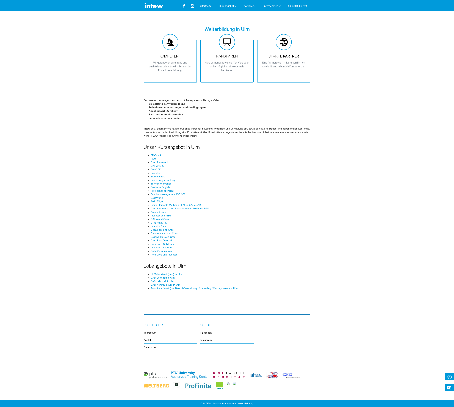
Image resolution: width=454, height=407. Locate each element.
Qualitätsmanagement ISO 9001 (169, 194)
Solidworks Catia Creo (163, 236)
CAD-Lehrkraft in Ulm (163, 277)
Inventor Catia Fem (161, 247)
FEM (153, 158)
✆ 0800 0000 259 (297, 6)
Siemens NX (158, 176)
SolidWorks (157, 197)
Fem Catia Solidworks (163, 244)
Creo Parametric (160, 162)
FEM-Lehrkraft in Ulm (166, 274)
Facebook (206, 332)
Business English (160, 187)
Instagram (206, 340)
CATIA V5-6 (157, 165)
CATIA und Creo (160, 219)
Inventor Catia (159, 226)
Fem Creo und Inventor (164, 254)
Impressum (150, 332)
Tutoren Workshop (161, 183)
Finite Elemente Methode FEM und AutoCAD (176, 205)
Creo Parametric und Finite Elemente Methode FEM (180, 208)
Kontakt (148, 340)
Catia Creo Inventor (162, 251)
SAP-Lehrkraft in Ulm (162, 281)
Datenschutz (151, 347)
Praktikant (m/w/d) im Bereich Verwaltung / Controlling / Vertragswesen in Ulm (194, 288)
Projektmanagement (162, 190)
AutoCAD (156, 169)
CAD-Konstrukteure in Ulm (165, 284)
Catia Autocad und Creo (164, 233)
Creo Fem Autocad (161, 240)
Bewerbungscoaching (163, 180)
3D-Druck (156, 155)
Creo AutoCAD (159, 222)
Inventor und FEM (161, 215)
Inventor (155, 173)
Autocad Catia (159, 212)
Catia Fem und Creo (162, 229)
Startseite (206, 6)
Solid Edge (157, 201)
